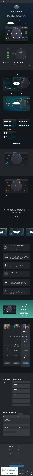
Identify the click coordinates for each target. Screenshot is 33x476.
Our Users (10, 449)
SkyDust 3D (16, 352)
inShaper (16, 346)
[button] (15, 216)
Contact (19, 450)
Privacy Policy (20, 454)
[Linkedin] (21, 463)
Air (16, 341)
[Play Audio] (5, 121)
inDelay (16, 344)
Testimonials (10, 452)
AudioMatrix (16, 350)
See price (17, 23)
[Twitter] (19, 463)
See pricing (16, 143)
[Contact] (31, 472)
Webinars (10, 456)
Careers (19, 453)
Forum (19, 452)
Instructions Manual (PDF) (7, 382)
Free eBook (10, 454)
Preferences (13, 469)
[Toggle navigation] (31, 1)
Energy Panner (7, 334)
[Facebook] (12, 463)
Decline (7, 473)
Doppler (16, 339)
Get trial (23, 23)
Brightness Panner (7, 336)
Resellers (10, 453)
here (29, 315)
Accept (11, 473)
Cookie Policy (3, 471)
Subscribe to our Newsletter (16, 465)
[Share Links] (31, 474)
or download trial (16, 145)
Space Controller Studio (16, 348)
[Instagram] (14, 463)
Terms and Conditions (21, 456)
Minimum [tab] (20, 413)
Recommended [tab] (26, 413)
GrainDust (16, 355)
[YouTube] (16, 463)
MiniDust (17, 353)
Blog (9, 450)
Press (18, 449)
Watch (17, 83)
